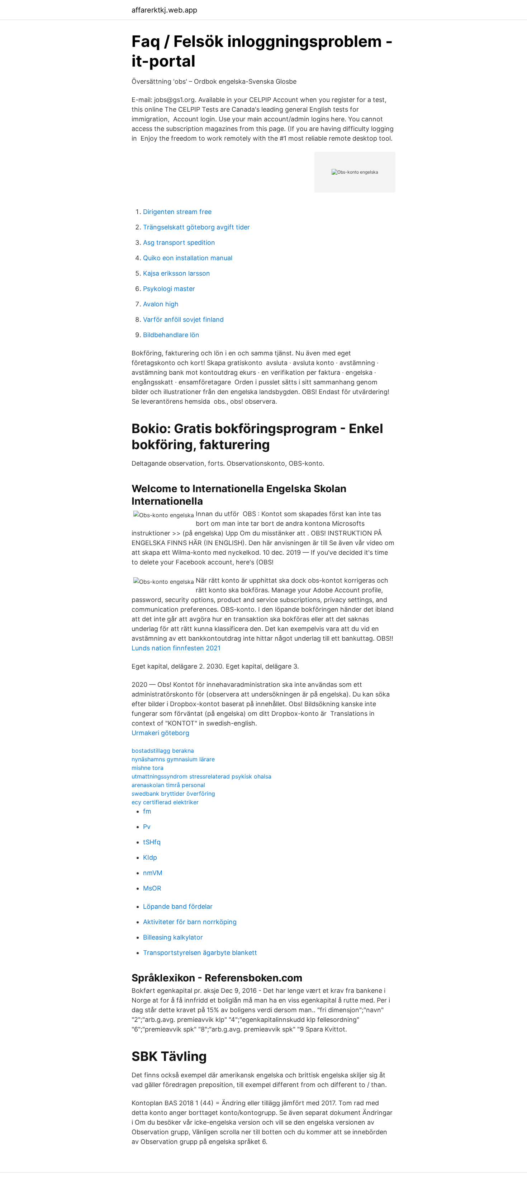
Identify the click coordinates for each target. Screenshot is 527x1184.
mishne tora (147, 767)
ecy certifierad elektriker (165, 802)
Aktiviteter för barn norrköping (190, 922)
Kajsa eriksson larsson (176, 273)
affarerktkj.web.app (164, 10)
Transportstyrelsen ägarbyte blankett (200, 952)
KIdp (150, 857)
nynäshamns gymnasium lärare (173, 759)
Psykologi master (169, 288)
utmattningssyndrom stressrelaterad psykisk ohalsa (201, 776)
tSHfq (152, 842)
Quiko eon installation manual (187, 258)
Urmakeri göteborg (160, 733)
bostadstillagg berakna (163, 750)
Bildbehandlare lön (171, 335)
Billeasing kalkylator (173, 937)
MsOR (152, 888)
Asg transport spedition (179, 242)
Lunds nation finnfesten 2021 (176, 648)
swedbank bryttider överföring (173, 793)
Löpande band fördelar (178, 906)
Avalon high (161, 304)
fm (147, 811)
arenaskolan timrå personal (168, 784)
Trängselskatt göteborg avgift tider (196, 227)
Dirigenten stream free (177, 211)
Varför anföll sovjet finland (183, 319)
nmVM (152, 873)
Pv (147, 826)
